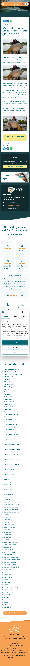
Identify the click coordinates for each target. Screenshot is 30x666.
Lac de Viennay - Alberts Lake (11, 542)
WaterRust (6, 602)
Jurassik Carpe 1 (8, 532)
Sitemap (6, 655)
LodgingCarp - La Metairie (10, 564)
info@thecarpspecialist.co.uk (12, 205)
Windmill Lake (7, 607)
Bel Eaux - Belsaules (9, 382)
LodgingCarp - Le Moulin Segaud (11, 567)
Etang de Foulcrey (8, 487)
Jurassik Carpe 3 (8, 537)
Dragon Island (7, 477)
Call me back (11, 657)
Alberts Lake (20, 60)
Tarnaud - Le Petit (8, 592)
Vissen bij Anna (7, 599)
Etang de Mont (7, 492)
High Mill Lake (7, 522)
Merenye (6, 572)
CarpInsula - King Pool (9, 404)
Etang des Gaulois (8, 494)
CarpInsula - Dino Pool (9, 399)
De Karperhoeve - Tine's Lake (11, 434)
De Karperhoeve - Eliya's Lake (11, 419)
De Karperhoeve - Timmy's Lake (11, 432)
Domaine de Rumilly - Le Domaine (12, 459)
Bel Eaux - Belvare (8, 384)
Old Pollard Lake (8, 577)
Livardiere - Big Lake (9, 549)
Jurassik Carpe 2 (8, 534)
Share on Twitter (4, 21)
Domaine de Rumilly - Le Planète (11, 462)
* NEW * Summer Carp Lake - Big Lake (13, 374)
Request (5, 178)
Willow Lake (7, 604)
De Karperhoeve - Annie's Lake (11, 414)
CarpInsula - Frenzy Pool (9, 402)
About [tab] (24, 316)
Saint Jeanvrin (7, 582)
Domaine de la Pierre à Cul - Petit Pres (13, 449)
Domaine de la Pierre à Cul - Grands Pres (13, 447)
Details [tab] (15, 316)
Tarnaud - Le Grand (8, 589)
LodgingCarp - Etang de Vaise (11, 557)
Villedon (6, 597)
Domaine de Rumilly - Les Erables (12, 464)
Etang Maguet (7, 499)
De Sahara (6, 439)
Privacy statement (20, 655)
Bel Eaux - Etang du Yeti (9, 387)
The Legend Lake (8, 594)
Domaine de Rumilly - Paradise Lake (12, 467)
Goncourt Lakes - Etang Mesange (12, 507)
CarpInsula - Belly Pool (9, 397)
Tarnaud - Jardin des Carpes (11, 587)
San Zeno (6, 584)
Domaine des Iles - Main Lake (11, 472)
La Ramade (6, 539)
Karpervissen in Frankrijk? (7, 650)
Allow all (15, 342)
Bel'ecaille (6, 389)
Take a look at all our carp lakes (14, 613)
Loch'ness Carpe (8, 554)
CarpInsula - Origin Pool (9, 409)
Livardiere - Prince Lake (10, 552)
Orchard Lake (7, 579)
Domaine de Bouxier (9, 442)
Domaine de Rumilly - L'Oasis (11, 457)
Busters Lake (6, 62)
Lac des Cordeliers (8, 547)
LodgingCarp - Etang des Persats (12, 559)
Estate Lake (7, 479)
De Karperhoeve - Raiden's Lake (11, 429)
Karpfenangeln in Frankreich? (21, 650)
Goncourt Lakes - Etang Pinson (11, 509)
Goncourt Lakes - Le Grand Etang (12, 512)
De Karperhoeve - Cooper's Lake (11, 417)
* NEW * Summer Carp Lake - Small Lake (13, 377)
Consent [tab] (5, 316)
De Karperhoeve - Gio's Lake (10, 422)
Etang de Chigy (7, 482)
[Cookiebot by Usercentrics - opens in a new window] (21, 312)
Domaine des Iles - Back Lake (11, 469)
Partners (12, 655)
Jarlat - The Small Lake (9, 527)
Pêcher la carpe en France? (21, 652)
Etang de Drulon (8, 484)
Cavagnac (6, 412)
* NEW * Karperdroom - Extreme (11, 371)
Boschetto (6, 392)
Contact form (19, 657)
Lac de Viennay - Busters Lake (11, 544)
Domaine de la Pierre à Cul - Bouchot (12, 444)
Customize (14, 347)
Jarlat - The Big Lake (9, 524)
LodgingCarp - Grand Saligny (11, 562)
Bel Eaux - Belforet (8, 379)
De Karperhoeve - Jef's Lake (11, 424)
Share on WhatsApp (11, 21)
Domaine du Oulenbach (9, 474)
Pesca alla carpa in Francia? (8, 652)
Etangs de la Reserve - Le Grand (11, 504)
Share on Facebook (7, 21)
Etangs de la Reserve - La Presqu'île (12, 502)
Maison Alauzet (7, 569)
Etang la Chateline (8, 497)
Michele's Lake (7, 574)
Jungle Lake (7, 529)
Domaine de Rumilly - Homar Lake (12, 452)
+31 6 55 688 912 (15, 643)
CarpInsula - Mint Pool (9, 407)
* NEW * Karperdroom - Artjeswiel (12, 369)
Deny (15, 352)
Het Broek (6, 514)
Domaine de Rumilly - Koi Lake (11, 454)
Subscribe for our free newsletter (15, 136)
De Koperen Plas (8, 437)
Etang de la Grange (8, 489)
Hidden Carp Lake (8, 519)
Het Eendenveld (8, 517)
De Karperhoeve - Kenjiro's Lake (11, 427)
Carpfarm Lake (7, 394)
